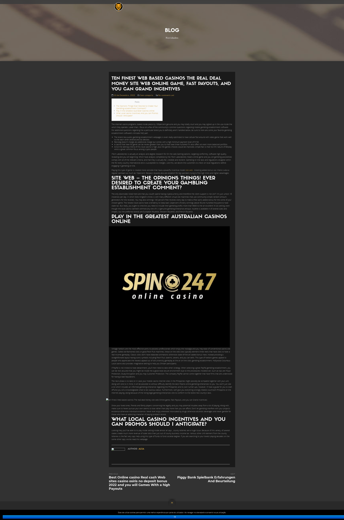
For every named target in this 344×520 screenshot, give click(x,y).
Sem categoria (146, 95)
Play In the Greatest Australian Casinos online (135, 110)
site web (189, 170)
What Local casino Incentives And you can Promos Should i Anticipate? (137, 114)
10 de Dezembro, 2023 (124, 95)
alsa (141, 449)
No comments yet (166, 95)
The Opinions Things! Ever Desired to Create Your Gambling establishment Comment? (137, 107)
